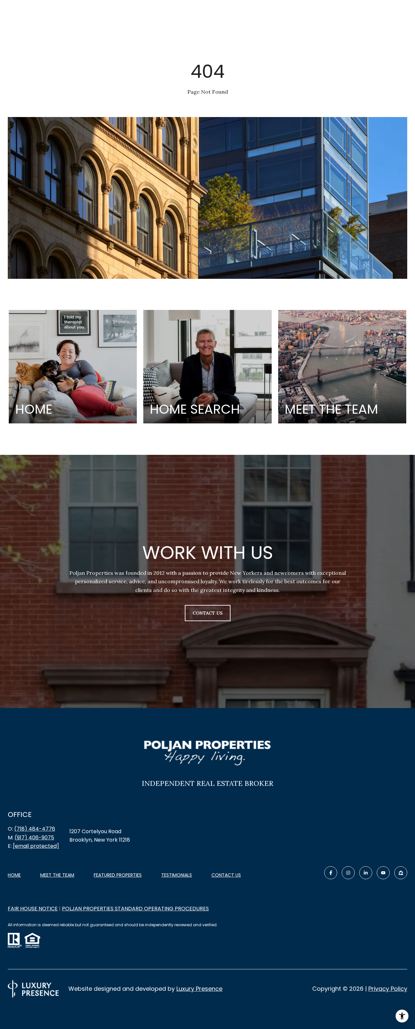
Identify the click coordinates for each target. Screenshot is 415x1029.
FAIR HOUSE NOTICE (33, 908)
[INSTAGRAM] (348, 872)
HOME (14, 875)
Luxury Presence (199, 989)
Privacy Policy (387, 989)
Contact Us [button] (208, 613)
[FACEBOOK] (330, 872)
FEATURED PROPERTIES (118, 875)
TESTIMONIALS (176, 875)
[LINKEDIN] (365, 872)
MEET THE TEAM (57, 875)
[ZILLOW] (400, 872)
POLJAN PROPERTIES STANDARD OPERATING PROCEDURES (135, 908)
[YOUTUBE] (383, 872)
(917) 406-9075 (34, 837)
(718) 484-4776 (34, 829)
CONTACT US (226, 875)
